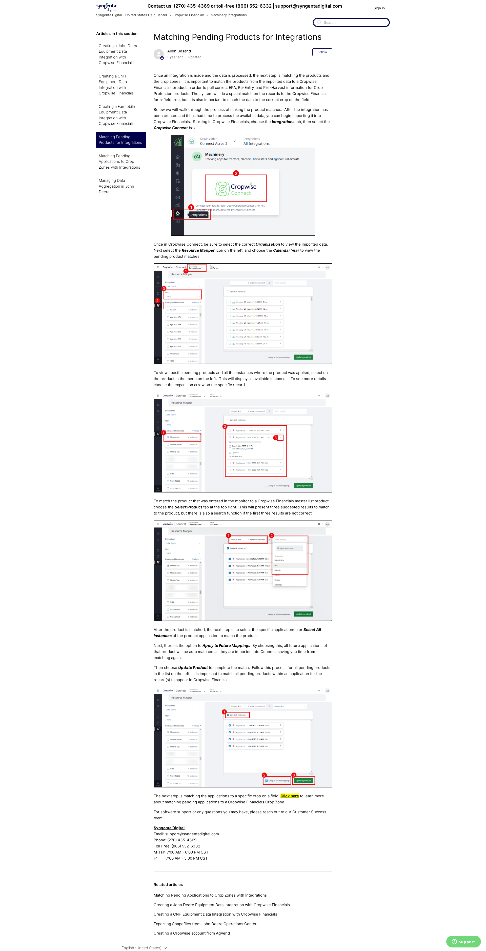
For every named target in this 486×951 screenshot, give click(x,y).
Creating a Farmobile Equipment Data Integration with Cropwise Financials (117, 115)
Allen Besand (179, 51)
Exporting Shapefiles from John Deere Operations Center (205, 923)
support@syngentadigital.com (308, 6)
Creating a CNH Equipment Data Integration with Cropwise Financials (116, 85)
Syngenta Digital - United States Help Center (131, 15)
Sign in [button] (379, 8)
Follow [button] (322, 52)
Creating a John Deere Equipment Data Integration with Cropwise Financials (118, 54)
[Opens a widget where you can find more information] (463, 942)
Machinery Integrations (229, 15)
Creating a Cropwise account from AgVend (192, 933)
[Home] (106, 10)
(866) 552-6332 (254, 6)
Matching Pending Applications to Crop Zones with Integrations (119, 161)
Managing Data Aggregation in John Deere (116, 186)
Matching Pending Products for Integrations (120, 139)
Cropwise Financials (189, 15)
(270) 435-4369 (192, 6)
